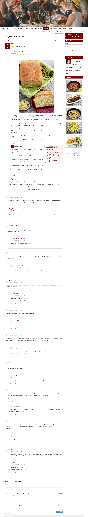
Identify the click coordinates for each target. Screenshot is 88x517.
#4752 (22, 421)
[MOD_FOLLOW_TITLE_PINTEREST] (65, 36)
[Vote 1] (17, 54)
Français (59, 31)
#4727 (25, 406)
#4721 (25, 240)
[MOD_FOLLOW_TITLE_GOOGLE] (75, 36)
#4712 (22, 282)
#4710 (22, 227)
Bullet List (23, 493)
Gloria (17, 347)
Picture (17, 493)
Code (34, 493)
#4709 (22, 197)
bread (13, 43)
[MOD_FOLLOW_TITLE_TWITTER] (72, 36)
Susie (17, 404)
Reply (8, 235)
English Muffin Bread (52, 186)
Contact (70, 28)
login (22, 484)
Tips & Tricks (62, 28)
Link (15, 493)
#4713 (22, 310)
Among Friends (53, 28)
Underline (11, 493)
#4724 (25, 322)
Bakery (46, 28)
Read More (8, 204)
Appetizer (20, 28)
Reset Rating (19, 505)
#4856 (22, 451)
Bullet (28, 493)
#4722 (25, 267)
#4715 (22, 364)
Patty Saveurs (6, 29)
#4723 (25, 295)
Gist (37, 493)
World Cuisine (38, 28)
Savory (26, 28)
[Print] (55, 40)
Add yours (38, 189)
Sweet (31, 28)
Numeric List (26, 493)
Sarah (17, 375)
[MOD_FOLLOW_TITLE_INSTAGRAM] (78, 36)
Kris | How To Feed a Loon (20, 238)
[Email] (60, 40)
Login (81, 514)
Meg (16, 434)
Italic (9, 493)
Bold (6, 493)
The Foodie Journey (19, 265)
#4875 (25, 464)
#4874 (25, 436)
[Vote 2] (20, 54)
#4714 (22, 335)
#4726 (25, 377)
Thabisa (17, 320)
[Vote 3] (23, 54)
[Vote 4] (26, 54)
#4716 (22, 390)
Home (14, 28)
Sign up (19, 484)
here (32, 181)
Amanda (17, 293)
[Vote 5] (29, 54)
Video (20, 493)
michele (17, 462)
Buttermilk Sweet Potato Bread (40, 135)
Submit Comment (59, 511)
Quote (32, 493)
